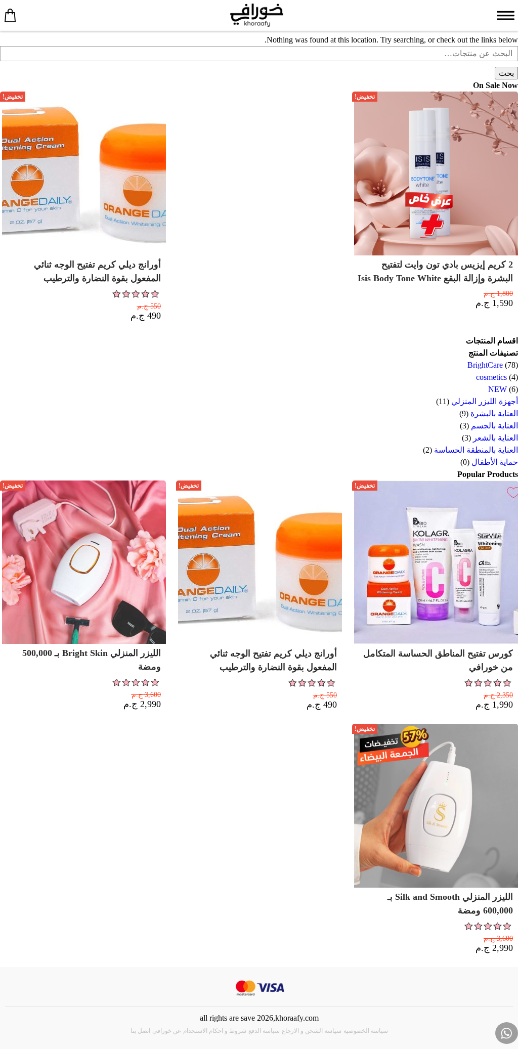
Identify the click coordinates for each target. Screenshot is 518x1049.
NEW (497, 389)
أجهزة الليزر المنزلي (484, 401)
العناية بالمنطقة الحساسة (476, 450)
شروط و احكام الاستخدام (214, 1030)
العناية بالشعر (495, 437)
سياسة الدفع (264, 1030)
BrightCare (485, 365)
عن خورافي (166, 1030)
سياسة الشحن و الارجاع (311, 1030)
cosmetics (491, 377)
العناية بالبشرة (494, 413)
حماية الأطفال (494, 462)
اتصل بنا (140, 1030)
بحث (506, 73)
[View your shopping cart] (10, 15)
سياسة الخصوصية (365, 1030)
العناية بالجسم (494, 425)
